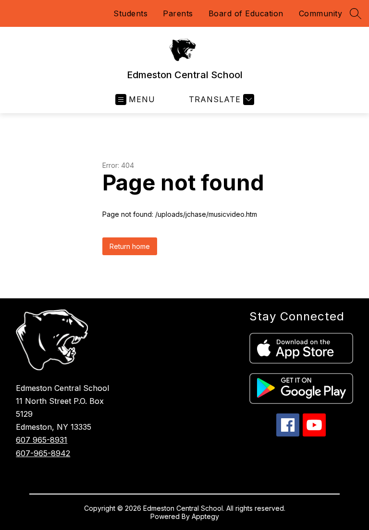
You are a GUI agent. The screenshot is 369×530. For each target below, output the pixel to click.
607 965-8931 (41, 440)
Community (321, 13)
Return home (130, 246)
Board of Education (246, 13)
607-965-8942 (43, 453)
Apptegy (205, 516)
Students (130, 13)
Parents (178, 13)
